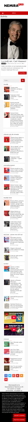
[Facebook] (6, 375)
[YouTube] (17, 375)
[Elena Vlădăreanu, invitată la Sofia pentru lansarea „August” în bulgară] (6, 180)
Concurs (6, 339)
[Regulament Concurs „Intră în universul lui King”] (6, 363)
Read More (22, 73)
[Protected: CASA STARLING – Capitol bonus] (6, 99)
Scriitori (3, 63)
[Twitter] (10, 375)
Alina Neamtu (11, 63)
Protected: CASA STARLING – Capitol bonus (16, 96)
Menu (14, 13)
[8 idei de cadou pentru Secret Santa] (6, 260)
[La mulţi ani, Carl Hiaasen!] (14, 39)
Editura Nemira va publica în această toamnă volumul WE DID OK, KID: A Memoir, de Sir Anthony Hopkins (17, 214)
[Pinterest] (6, 379)
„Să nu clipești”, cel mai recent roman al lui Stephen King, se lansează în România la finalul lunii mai (16, 149)
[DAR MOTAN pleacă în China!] (6, 301)
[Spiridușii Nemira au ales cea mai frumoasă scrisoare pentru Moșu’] (6, 308)
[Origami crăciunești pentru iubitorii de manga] (6, 252)
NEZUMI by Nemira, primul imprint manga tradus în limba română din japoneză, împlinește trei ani (17, 240)
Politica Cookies (19, 419)
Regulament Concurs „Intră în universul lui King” (16, 360)
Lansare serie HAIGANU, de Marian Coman (16, 89)
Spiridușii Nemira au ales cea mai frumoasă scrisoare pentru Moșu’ (16, 305)
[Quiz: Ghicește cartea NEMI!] (6, 346)
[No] (26, 407)
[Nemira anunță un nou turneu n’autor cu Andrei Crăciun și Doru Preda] (6, 172)
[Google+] (13, 375)
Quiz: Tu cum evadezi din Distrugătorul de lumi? (16, 368)
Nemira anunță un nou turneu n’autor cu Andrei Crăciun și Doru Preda (16, 170)
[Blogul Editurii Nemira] (14, 8)
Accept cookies (19, 415)
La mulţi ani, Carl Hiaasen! (13, 61)
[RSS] (21, 375)
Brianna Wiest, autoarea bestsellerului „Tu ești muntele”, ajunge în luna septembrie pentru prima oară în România (17, 203)
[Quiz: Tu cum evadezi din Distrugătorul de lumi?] (6, 370)
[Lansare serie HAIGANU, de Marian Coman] (6, 91)
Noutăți (6, 84)
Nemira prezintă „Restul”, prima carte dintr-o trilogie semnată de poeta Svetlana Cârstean (16, 105)
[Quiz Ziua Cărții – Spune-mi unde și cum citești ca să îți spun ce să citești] (6, 354)
